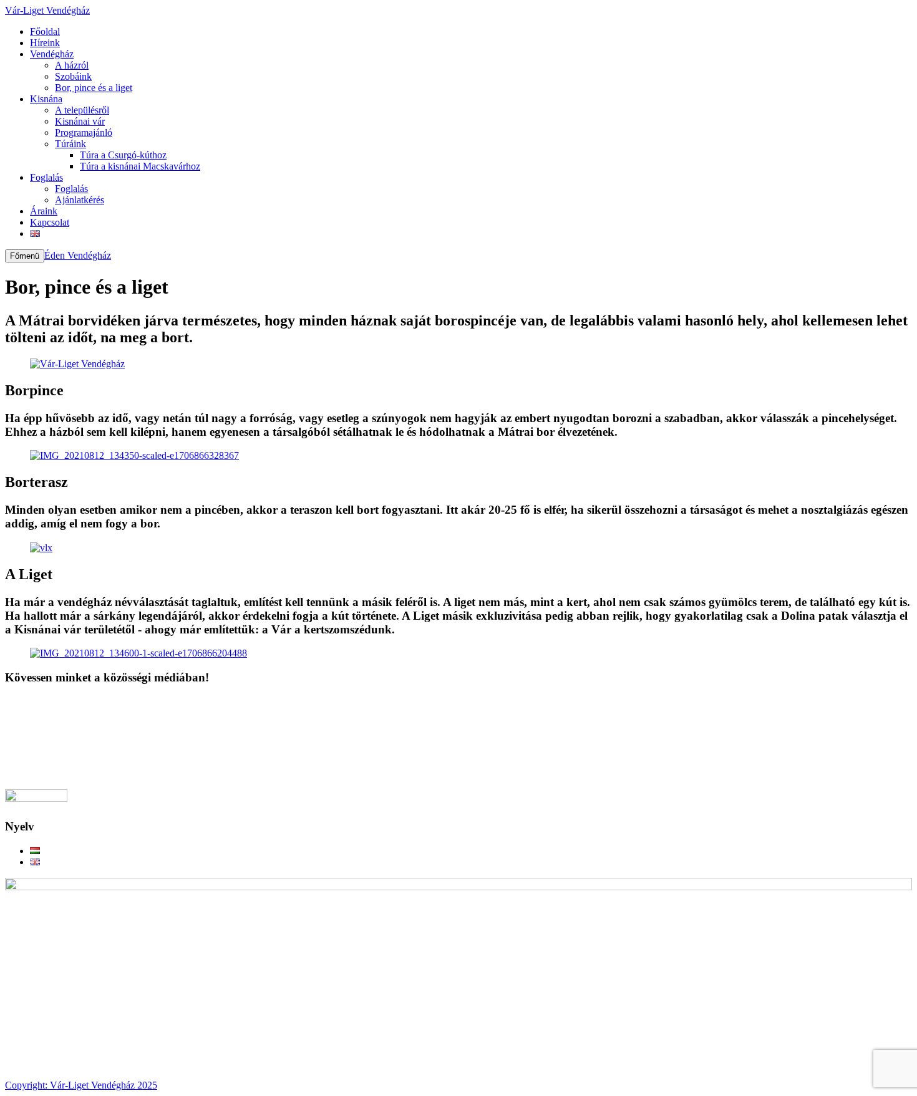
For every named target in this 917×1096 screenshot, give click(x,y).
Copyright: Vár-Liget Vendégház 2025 (81, 1085)
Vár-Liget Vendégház (47, 10)
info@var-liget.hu (40, 783)
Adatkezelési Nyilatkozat (79, 713)
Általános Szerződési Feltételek (91, 724)
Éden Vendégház (77, 255)
